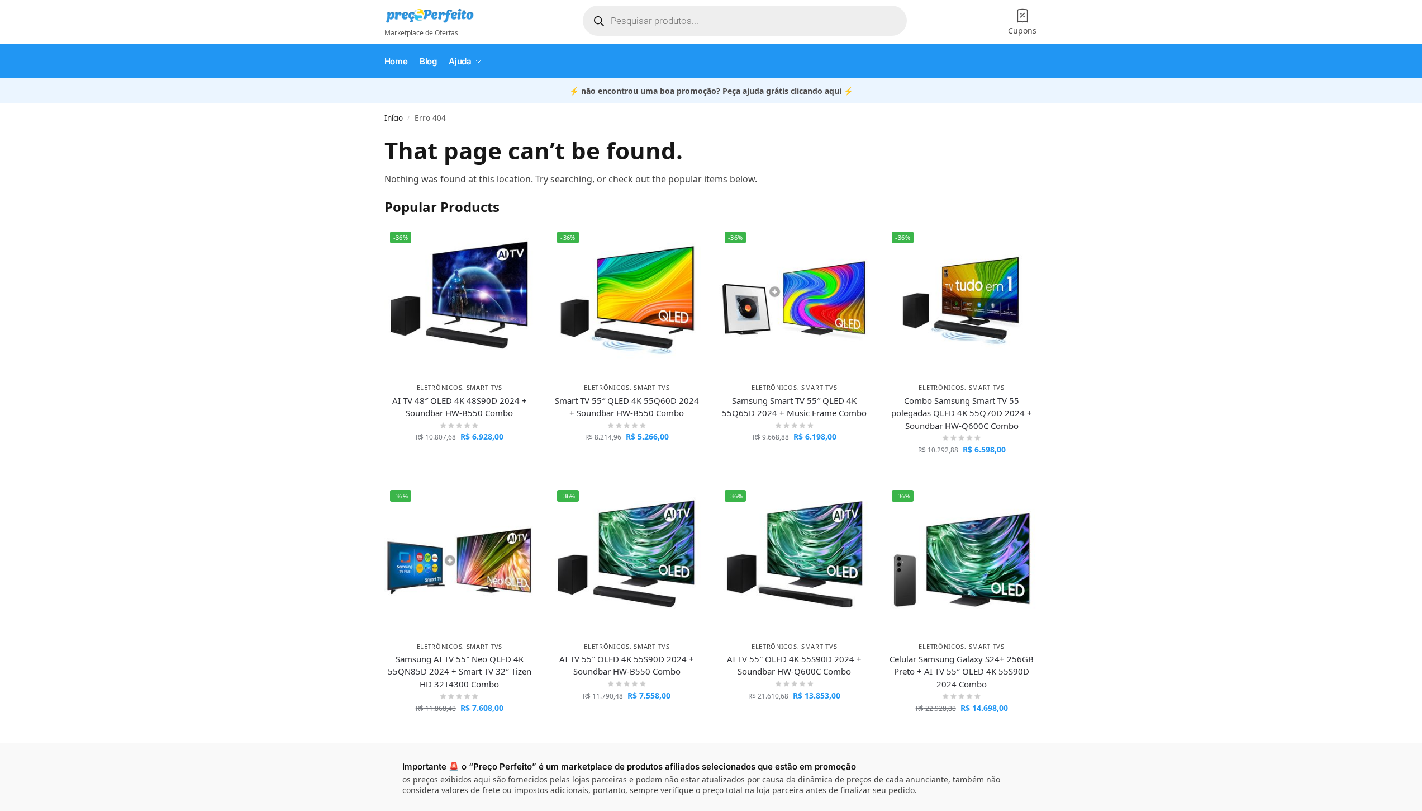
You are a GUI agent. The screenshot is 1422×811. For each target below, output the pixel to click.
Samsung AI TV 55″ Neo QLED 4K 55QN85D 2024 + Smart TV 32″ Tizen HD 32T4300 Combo (459, 671)
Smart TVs (484, 387)
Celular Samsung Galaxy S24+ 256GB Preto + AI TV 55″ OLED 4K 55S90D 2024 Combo (962, 671)
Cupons (1022, 30)
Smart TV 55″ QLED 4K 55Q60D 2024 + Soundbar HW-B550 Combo (627, 407)
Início (393, 118)
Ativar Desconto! (459, 460)
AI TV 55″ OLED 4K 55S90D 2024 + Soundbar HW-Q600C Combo (794, 665)
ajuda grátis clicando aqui (792, 91)
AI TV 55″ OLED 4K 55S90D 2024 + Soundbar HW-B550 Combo (626, 665)
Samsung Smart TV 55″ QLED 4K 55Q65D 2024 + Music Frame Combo (794, 407)
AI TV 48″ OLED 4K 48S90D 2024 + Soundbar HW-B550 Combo (459, 407)
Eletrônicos (440, 387)
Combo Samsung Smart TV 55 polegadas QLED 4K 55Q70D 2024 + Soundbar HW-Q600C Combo (961, 413)
